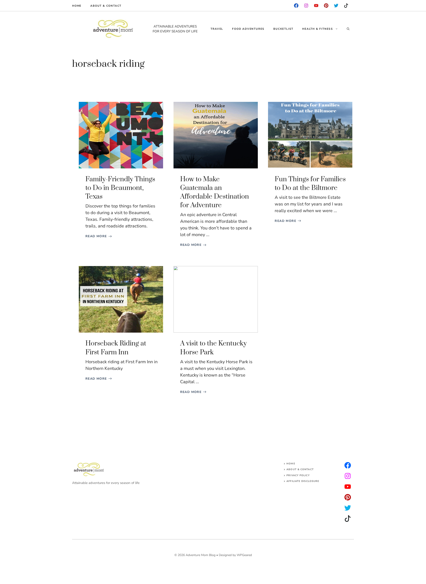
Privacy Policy (298, 475)
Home (76, 6)
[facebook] (296, 5)
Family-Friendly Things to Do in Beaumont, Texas (120, 188)
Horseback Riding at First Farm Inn (115, 347)
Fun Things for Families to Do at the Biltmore (310, 183)
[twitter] (347, 476)
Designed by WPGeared (235, 555)
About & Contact (105, 6)
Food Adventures (248, 29)
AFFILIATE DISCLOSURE (302, 481)
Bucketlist (283, 29)
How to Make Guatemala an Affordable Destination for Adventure (214, 192)
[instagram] (326, 5)
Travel (217, 29)
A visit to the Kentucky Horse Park (213, 347)
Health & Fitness (317, 29)
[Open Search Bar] (348, 29)
